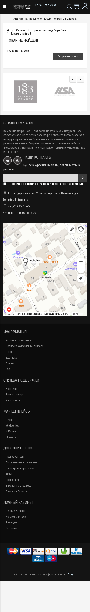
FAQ (8, 369)
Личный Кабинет (15, 511)
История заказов (16, 516)
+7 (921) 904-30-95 (45, 4)
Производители (15, 456)
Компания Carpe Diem (17, 131)
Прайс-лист (12, 479)
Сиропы (20, 30)
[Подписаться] (82, 178)
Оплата (10, 363)
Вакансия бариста (16, 491)
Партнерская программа (20, 468)
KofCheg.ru (71, 574)
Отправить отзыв (68, 56)
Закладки (12, 522)
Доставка (11, 357)
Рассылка (12, 528)
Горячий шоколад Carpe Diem (49, 30)
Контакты (11, 388)
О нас (9, 352)
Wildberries (12, 425)
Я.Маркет (11, 431)
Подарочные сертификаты (21, 462)
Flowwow (11, 437)
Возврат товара (15, 394)
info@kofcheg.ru (18, 199)
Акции (9, 474)
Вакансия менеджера (18, 485)
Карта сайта (13, 400)
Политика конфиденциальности (24, 346)
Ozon (9, 419)
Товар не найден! (21, 33)
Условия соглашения (18, 340)
